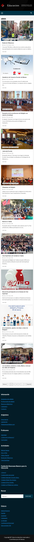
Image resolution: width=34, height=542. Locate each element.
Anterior (5, 384)
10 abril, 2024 (10, 295)
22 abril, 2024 (10, 223)
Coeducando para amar (7, 475)
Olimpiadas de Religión (8, 187)
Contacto (3, 409)
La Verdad (4, 520)
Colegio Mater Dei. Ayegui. (8, 480)
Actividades (5, 39)
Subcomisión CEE (6, 525)
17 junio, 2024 (10, 79)
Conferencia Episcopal (7, 523)
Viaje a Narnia (5, 455)
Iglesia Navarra (5, 510)
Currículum (4, 440)
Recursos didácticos (6, 404)
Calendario (4, 406)
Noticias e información (13, 39)
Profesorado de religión (7, 401)
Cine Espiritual (5, 460)
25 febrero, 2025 (11, 45)
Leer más (4, 51)
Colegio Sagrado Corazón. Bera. (10, 477)
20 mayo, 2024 (10, 153)
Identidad (4, 435)
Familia (3, 513)
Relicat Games (5, 450)
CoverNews (12, 539)
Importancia (4, 419)
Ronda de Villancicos (8, 43)
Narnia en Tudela (7, 221)
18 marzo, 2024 (11, 331)
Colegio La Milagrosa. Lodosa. (9, 485)
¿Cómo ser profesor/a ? (7, 437)
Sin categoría (5, 73)
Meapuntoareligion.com (8, 424)
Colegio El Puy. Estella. (7, 482)
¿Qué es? (3, 472)
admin (5, 45)
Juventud (3, 515)
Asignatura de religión (7, 399)
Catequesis (4, 518)
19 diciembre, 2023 (11, 369)
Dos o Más (4, 453)
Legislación (4, 422)
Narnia (10, 217)
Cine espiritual (12, 251)
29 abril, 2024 (10, 189)
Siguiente (29, 384)
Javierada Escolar (7, 151)
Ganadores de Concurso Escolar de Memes (14, 77)
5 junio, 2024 (10, 117)
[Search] (31, 12)
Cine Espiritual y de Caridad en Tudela (13, 256)
